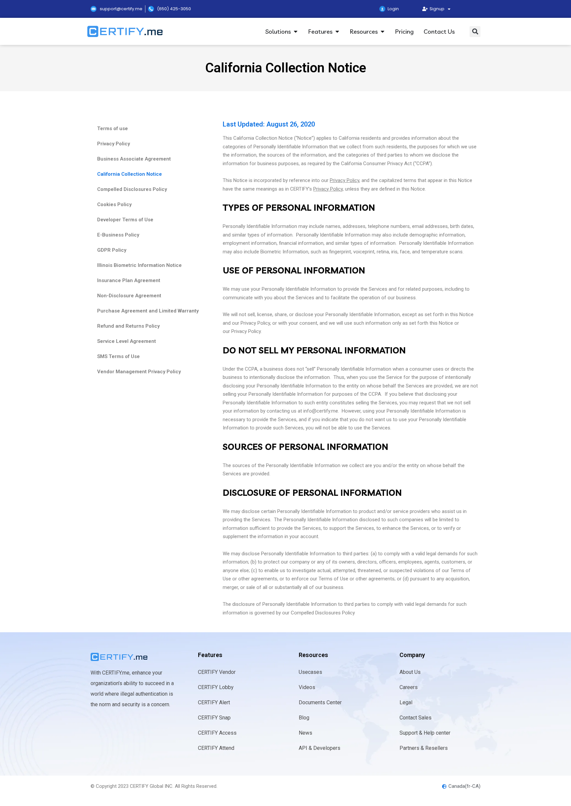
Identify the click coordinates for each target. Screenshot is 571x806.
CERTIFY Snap (214, 717)
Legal (406, 702)
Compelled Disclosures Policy (132, 189)
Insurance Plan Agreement (128, 280)
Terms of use (112, 128)
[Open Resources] (382, 31)
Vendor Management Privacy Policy (139, 372)
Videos (307, 687)
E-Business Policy (118, 235)
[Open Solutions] (295, 31)
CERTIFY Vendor (217, 672)
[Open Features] (337, 31)
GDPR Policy (111, 250)
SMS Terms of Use (118, 356)
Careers (409, 687)
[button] (475, 31)
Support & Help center (425, 733)
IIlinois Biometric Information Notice (139, 265)
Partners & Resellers (424, 748)
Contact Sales (416, 717)
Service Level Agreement (126, 341)
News (305, 733)
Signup (436, 9)
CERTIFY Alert (214, 702)
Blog (304, 717)
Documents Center (320, 702)
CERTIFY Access (217, 733)
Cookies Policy (114, 204)
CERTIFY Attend (216, 748)
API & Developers (319, 748)
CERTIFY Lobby (216, 687)
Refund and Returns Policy (128, 326)
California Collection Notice (129, 174)
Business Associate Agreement (134, 159)
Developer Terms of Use (125, 220)
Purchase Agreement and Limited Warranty (148, 311)
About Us (410, 672)
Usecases (310, 672)
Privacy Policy (113, 144)
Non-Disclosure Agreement (129, 296)
